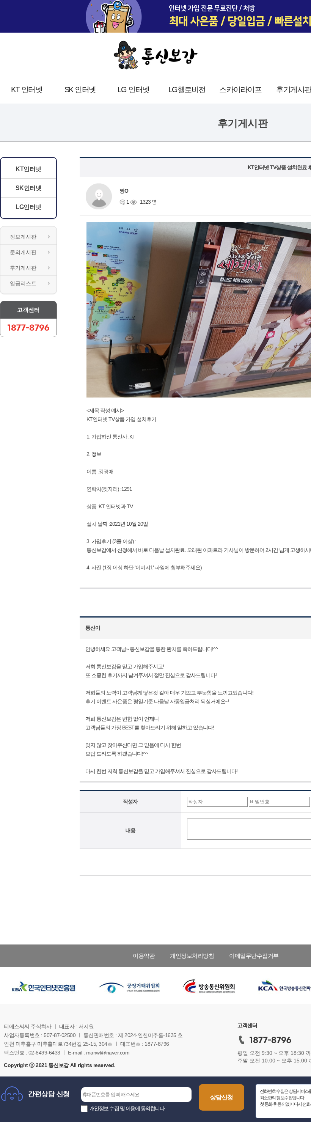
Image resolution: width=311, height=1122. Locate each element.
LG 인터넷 (133, 89)
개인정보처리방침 (192, 955)
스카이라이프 (240, 89)
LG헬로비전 (187, 89)
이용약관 (144, 955)
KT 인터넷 (26, 89)
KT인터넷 (28, 169)
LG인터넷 (28, 207)
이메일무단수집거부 (254, 955)
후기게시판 (23, 268)
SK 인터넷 (80, 89)
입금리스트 (23, 283)
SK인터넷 (29, 188)
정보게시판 (23, 237)
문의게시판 (23, 252)
